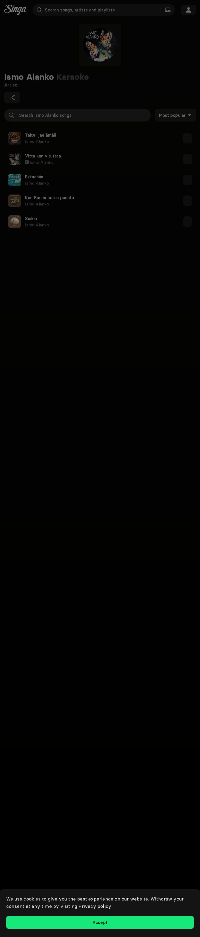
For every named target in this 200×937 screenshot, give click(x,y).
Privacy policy (94, 906)
